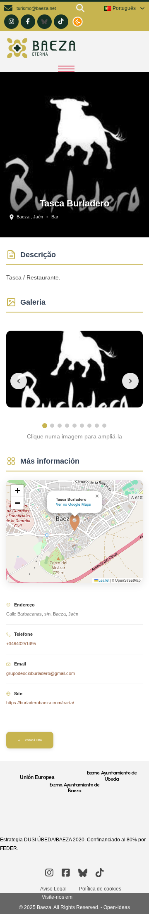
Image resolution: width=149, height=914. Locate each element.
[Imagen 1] (44, 425)
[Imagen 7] (89, 426)
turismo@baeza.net (36, 8)
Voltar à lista (33, 740)
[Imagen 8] (97, 426)
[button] (74, 522)
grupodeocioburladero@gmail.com (40, 673)
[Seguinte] (130, 381)
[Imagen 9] (104, 426)
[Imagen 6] (82, 426)
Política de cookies (100, 889)
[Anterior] (18, 381)
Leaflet (103, 580)
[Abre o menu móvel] (66, 69)
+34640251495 (21, 643)
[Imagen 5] (74, 426)
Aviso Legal (53, 889)
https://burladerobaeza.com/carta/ (40, 702)
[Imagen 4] (67, 426)
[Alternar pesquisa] (80, 8)
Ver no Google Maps (73, 504)
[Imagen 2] (52, 426)
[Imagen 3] (60, 426)
